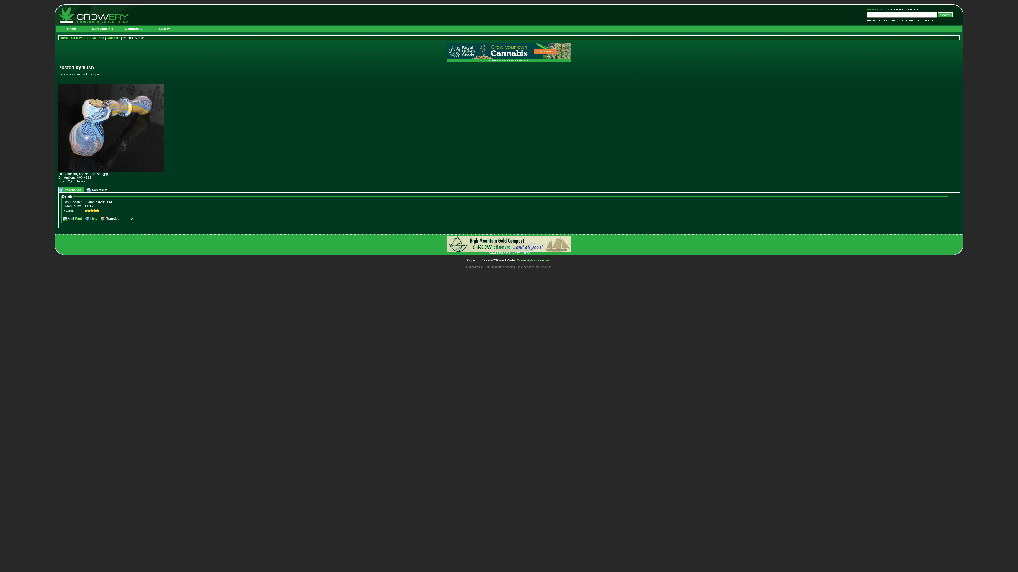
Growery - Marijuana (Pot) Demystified (97, 14)
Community (133, 29)
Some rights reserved (533, 260)
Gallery (164, 29)
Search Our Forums (906, 9)
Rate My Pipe (94, 38)
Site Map (907, 20)
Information (73, 189)
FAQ (894, 20)
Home (71, 29)
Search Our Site (879, 9)
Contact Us (925, 20)
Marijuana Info (102, 29)
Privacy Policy (878, 20)
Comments (99, 189)
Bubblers (113, 38)
